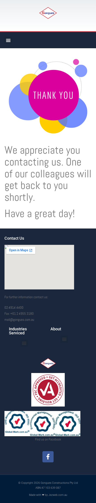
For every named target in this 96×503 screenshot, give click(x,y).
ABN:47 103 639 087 (48, 487)
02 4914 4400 (13, 307)
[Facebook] (48, 456)
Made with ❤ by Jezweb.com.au (48, 495)
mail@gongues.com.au (19, 319)
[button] (8, 40)
